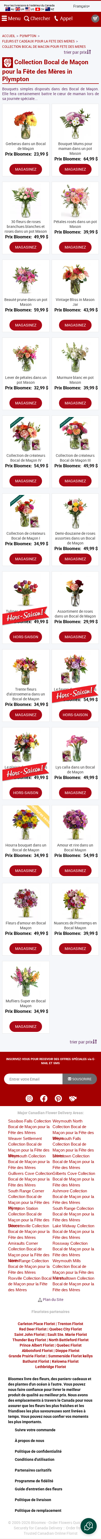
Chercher (39, 18)
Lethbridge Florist (50, 1367)
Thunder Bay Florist (29, 1340)
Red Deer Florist (33, 1329)
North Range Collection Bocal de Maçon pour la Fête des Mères (29, 1266)
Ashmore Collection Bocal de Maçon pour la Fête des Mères (73, 1197)
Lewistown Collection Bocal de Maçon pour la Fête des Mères (73, 1162)
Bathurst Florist (36, 1361)
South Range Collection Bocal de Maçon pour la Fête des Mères (73, 1214)
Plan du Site (53, 1299)
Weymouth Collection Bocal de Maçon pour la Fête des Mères (29, 1162)
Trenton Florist (70, 1324)
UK (22, 9)
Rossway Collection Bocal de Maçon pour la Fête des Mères (73, 1249)
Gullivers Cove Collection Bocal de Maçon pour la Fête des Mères (30, 1179)
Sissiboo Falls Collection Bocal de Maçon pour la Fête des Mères (29, 1127)
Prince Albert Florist (37, 1345)
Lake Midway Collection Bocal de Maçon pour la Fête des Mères (73, 1232)
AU (12, 9)
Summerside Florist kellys (70, 1356)
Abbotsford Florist (37, 1350)
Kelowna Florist (65, 1361)
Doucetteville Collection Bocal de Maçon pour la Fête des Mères (29, 1232)
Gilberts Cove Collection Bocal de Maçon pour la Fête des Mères (74, 1179)
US (32, 9)
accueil (8, 36)
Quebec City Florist (65, 1329)
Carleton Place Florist (36, 1324)
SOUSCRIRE (81, 1079)
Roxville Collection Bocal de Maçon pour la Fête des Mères (29, 1284)
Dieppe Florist (67, 1350)
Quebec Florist (69, 1345)
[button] (88, 1526)
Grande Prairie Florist (27, 1356)
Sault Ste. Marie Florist (67, 1334)
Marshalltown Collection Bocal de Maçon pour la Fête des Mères (73, 1284)
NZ (52, 9)
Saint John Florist (29, 1334)
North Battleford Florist (69, 1340)
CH (42, 9)
